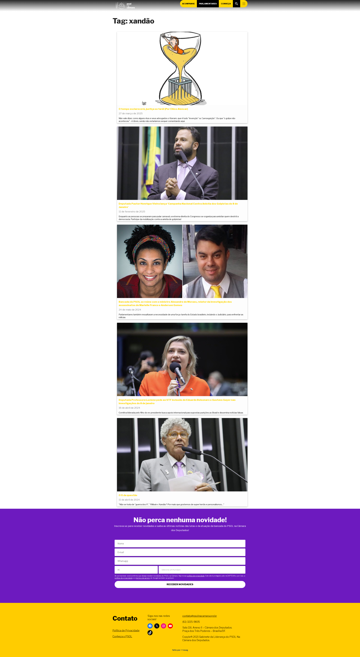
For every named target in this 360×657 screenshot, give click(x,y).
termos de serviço (143, 578)
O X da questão (128, 495)
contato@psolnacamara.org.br (199, 615)
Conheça (226, 4)
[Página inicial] (125, 5)
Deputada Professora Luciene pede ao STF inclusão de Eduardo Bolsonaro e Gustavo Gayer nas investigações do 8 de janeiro (177, 402)
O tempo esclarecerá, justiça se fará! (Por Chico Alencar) (153, 109)
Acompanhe (188, 4)
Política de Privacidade (126, 630)
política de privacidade (195, 576)
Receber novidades (180, 584)
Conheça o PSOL (122, 636)
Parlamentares (208, 4)
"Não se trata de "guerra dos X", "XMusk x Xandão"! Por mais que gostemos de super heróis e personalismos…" (171, 504)
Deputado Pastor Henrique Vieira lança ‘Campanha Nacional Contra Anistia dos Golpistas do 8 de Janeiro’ (178, 205)
